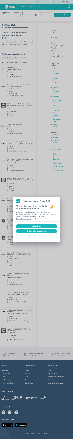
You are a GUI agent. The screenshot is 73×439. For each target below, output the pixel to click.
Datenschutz (19, 240)
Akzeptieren (36, 226)
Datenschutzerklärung (23, 219)
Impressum (54, 240)
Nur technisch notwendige (36, 231)
